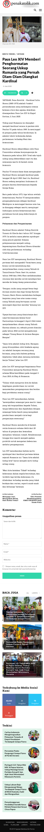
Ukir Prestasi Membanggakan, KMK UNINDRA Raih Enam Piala (32, 499)
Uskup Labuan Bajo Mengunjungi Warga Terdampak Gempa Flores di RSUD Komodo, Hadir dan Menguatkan (15, 789)
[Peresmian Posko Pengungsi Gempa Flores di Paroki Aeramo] (22, 637)
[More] (32, 92)
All (28, 593)
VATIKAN (20, 54)
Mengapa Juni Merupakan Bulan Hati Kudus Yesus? (10, 498)
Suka (9, 695)
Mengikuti (22, 695)
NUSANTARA (10, 822)
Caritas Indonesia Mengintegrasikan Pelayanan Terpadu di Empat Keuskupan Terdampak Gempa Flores (20, 615)
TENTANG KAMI (35, 825)
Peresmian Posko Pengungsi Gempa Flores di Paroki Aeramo (19, 644)
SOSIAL (6, 825)
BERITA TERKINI (8, 54)
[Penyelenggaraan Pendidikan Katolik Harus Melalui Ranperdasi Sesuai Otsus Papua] (33, 805)
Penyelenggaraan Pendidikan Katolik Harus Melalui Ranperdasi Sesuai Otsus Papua (16, 805)
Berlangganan (9, 707)
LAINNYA (24, 825)
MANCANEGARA (22, 822)
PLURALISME (15, 825)
